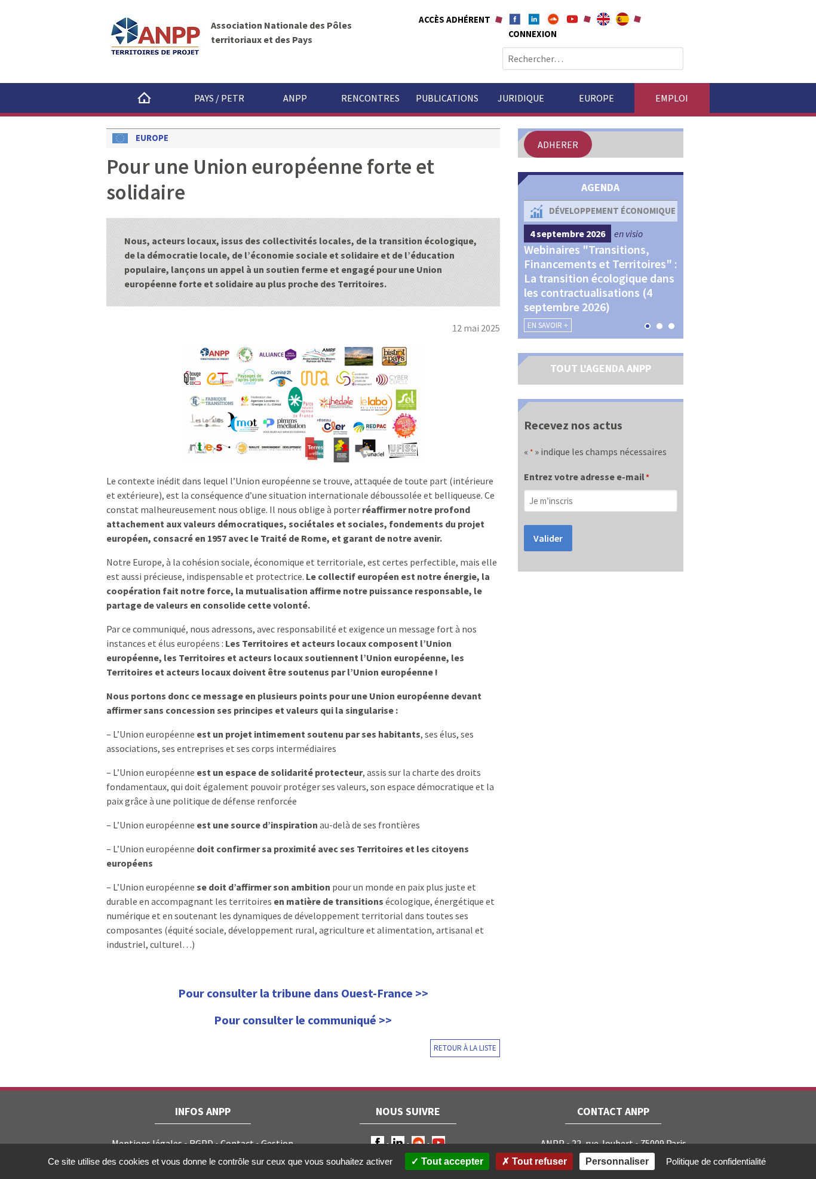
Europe (596, 98)
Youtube (572, 19)
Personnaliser (617, 1161)
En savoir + (547, 325)
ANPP (295, 98)
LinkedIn (397, 1142)
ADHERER (558, 145)
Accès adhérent (454, 19)
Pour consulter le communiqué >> (303, 1019)
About (603, 19)
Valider (548, 538)
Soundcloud (553, 19)
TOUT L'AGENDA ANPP (600, 368)
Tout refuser (538, 1161)
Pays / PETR (219, 98)
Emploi (671, 98)
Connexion (532, 33)
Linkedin (534, 19)
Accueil (144, 98)
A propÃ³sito (622, 19)
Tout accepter (451, 1161)
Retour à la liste (465, 1048)
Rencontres (370, 98)
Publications (447, 98)
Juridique (521, 98)
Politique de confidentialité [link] (716, 1161)
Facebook (514, 19)
